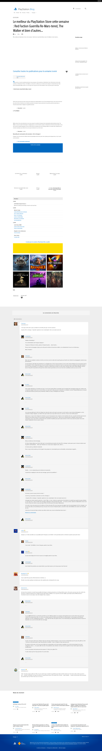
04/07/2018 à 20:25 (28, 659)
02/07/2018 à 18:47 (28, 337)
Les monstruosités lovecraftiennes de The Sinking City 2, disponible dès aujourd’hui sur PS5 (80, 725)
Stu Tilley (17, 706)
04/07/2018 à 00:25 (24, 589)
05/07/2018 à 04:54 (29, 490)
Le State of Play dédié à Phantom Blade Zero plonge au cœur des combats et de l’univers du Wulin (60, 726)
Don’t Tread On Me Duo (18, 213)
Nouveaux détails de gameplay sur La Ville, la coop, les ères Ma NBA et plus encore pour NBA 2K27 (41, 726)
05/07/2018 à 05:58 (28, 520)
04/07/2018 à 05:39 (29, 427)
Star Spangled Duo (17, 220)
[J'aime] (17, 709)
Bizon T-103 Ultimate (18, 215)
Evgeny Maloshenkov (76, 728)
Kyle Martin (36, 729)
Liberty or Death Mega (18, 216)
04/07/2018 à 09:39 (29, 456)
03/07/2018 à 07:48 (28, 542)
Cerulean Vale (16, 237)
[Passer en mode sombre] (73, 8)
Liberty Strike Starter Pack (19, 226)
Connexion (78, 8)
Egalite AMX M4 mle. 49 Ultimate (20, 211)
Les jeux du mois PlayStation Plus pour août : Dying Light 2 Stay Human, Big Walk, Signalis (40, 704)
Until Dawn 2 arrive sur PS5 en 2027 (19, 704)
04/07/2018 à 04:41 (28, 602)
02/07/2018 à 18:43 (24, 575)
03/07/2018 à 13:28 (28, 563)
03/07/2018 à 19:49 (28, 399)
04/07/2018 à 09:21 (28, 438)
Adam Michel (36, 707)
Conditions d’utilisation (41, 747)
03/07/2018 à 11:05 (28, 552)
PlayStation (26, 9)
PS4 (20, 12)
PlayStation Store (15, 295)
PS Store (24, 12)
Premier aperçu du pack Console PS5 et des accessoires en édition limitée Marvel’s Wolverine (60, 704)
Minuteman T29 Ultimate (19, 218)
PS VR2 (17, 12)
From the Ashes (17, 232)
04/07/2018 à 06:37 (29, 612)
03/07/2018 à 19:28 (28, 385)
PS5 (14, 12)
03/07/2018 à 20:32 (28, 409)
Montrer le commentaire (30, 512)
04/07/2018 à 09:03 (29, 627)
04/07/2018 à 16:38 (28, 467)
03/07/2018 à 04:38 (29, 375)
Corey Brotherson (18, 728)
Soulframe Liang (56, 729)
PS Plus (27, 12)
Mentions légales (62, 747)
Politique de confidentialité (52, 747)
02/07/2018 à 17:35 (24, 531)
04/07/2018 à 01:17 (24, 671)
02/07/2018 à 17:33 (24, 324)
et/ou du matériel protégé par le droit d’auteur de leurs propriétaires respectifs (62, 743)
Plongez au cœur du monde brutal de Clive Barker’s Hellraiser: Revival (20, 725)
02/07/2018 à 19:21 (28, 357)
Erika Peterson (56, 707)
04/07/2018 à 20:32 (28, 480)
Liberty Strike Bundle (18, 228)
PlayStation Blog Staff (21, 76)
